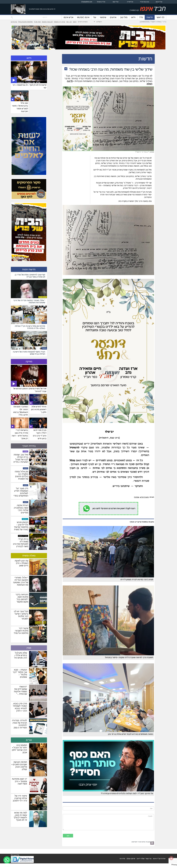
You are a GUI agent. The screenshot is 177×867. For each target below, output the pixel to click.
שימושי (103, 17)
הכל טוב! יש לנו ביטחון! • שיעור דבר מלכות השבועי (21, 615)
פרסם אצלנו (131, 859)
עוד (94, 17)
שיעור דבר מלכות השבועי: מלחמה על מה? (21, 630)
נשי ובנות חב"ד (144, 2)
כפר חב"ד (37, 22)
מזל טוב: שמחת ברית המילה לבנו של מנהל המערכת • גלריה (20, 509)
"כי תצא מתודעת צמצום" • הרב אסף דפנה (19, 781)
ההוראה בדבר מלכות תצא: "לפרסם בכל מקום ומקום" (22, 598)
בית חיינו (14, 22)
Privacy (174, 865)
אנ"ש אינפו (68, 17)
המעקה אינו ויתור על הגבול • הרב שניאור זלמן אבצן (19, 749)
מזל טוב (123, 17)
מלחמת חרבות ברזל (25, 22)
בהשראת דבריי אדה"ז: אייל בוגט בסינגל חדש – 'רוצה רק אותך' (20, 434)
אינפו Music (83, 17)
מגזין (29, 648)
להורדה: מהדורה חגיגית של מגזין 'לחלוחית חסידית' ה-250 (19, 724)
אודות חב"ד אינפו (159, 859)
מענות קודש (144, 497)
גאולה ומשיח (42, 297)
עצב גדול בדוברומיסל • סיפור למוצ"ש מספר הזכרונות (20, 107)
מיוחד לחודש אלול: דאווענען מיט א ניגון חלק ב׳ (38, 409)
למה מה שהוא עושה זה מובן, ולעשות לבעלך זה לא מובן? (20, 816)
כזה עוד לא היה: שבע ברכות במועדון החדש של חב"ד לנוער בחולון (21, 493)
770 (141, 17)
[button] (7, 860)
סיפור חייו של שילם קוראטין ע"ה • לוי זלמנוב (20, 798)
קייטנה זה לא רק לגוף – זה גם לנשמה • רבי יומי (29, 86)
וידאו (133, 17)
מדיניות (122, 859)
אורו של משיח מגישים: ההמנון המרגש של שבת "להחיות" (29, 390)
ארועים (113, 17)
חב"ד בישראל (101, 2)
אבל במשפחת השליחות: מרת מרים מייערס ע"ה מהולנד (21, 458)
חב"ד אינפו (159, 2)
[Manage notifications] (171, 858)
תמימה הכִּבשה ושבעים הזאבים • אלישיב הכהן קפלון (19, 766)
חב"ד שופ (115, 2)
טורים (29, 740)
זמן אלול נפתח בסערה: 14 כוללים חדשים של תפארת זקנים (21, 527)
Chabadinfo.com (86, 2)
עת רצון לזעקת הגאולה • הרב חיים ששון (21, 563)
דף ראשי (160, 17)
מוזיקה (29, 361)
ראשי (74, 22)
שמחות (136, 497)
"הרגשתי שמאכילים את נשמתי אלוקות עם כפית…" (20, 690)
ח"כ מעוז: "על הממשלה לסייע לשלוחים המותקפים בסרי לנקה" (20, 544)
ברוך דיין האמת (59, 22)
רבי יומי (69, 22)
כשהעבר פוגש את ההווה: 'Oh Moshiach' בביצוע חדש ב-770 (20, 411)
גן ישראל (25, 468)
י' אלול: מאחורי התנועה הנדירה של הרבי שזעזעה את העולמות (20, 581)
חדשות (150, 17)
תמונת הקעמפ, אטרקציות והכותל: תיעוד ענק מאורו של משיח (21, 476)
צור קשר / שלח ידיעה (144, 859)
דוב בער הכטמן (47, 22)
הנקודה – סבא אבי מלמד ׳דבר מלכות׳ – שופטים (20, 673)
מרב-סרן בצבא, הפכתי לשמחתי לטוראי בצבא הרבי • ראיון (20, 707)
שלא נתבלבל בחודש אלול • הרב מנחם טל (20, 655)
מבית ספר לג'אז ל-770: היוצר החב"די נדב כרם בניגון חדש (39, 434)
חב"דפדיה (130, 2)
